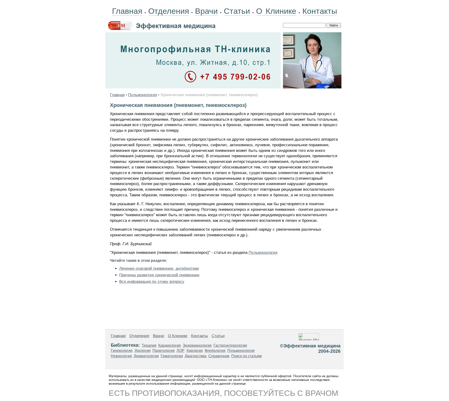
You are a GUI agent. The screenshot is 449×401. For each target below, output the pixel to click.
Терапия (149, 345)
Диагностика (195, 356)
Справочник (218, 356)
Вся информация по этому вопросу (151, 281)
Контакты (319, 11)
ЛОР (181, 351)
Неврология (121, 356)
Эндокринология (197, 345)
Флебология (215, 351)
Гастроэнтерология (230, 345)
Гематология (172, 356)
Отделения (168, 11)
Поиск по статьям (246, 356)
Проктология (163, 351)
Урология (142, 351)
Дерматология (146, 356)
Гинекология (122, 351)
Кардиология (169, 345)
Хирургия (194, 351)
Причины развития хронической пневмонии (159, 275)
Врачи (206, 11)
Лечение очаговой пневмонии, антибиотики (159, 268)
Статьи (237, 11)
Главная (127, 11)
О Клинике (276, 11)
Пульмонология (142, 95)
